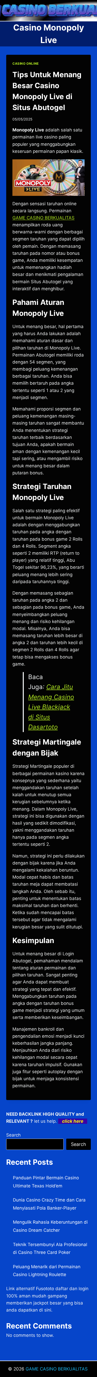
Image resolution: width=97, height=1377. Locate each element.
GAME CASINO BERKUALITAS (57, 1369)
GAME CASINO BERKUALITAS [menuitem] (43, 217)
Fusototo (45, 1288)
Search (13, 1135)
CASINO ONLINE (25, 63)
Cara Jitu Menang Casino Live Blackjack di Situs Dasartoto (51, 707)
